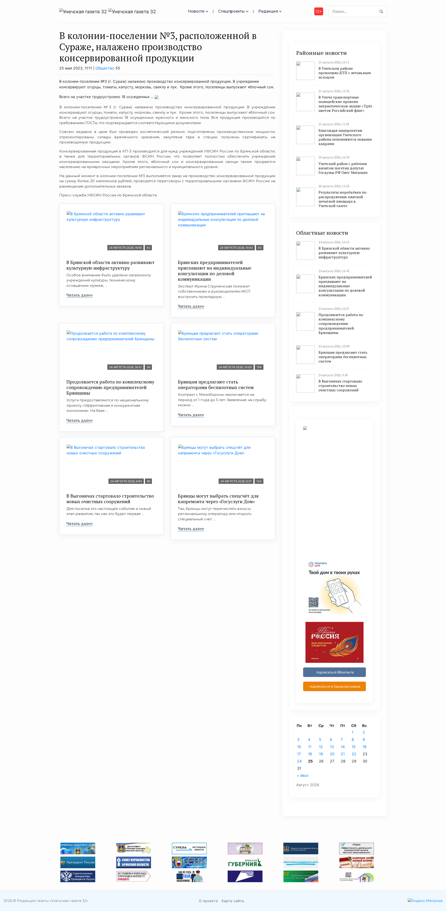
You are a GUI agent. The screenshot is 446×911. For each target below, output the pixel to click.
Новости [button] (196, 11)
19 (321, 754)
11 (309, 746)
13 (332, 746)
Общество (104, 68)
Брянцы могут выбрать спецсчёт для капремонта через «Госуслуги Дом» (218, 499)
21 (343, 754)
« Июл (302, 775)
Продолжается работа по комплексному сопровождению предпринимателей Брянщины (110, 387)
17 (299, 754)
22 (354, 754)
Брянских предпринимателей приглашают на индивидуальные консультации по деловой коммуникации (214, 270)
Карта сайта (233, 900)
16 (365, 746)
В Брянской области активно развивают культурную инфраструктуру (110, 265)
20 (332, 754)
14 (343, 746)
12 (321, 746)
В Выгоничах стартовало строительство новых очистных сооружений (110, 499)
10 (299, 746)
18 (310, 754)
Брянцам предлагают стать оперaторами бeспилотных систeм (216, 384)
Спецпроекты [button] (231, 11)
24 (299, 761)
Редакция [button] (268, 11)
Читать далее (79, 295)
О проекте (208, 900)
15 (354, 746)
